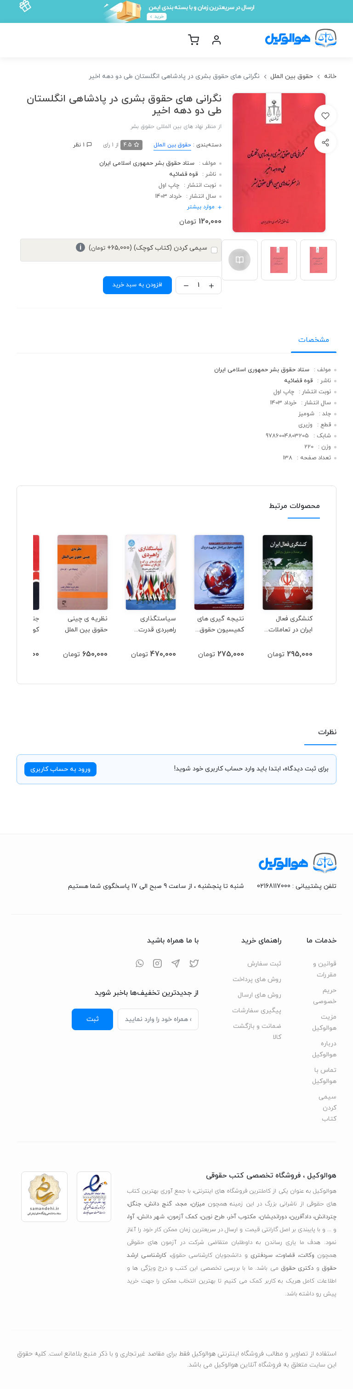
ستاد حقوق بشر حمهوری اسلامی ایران (146, 163)
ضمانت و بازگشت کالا (257, 1032)
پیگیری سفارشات (256, 1010)
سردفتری (262, 1255)
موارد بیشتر (201, 207)
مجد (181, 1204)
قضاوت (286, 1255)
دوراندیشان (273, 1217)
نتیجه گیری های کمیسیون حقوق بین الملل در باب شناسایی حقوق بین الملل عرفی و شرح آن (220, 624)
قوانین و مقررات (324, 969)
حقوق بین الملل (291, 76)
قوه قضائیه (183, 174)
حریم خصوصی (324, 996)
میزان (198, 1204)
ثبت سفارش (264, 963)
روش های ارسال (259, 995)
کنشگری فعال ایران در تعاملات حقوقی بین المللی (288, 624)
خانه (330, 76)
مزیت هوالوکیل (324, 1022)
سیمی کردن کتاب (327, 1108)
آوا (131, 1217)
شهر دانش (151, 1217)
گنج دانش (158, 1204)
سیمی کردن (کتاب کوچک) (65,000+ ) (143, 248)
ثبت (92, 1019)
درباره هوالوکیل (324, 1049)
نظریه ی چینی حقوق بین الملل (86, 624)
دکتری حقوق (297, 1268)
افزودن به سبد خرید (137, 285)
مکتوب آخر (242, 1217)
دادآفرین (300, 1217)
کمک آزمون (183, 1217)
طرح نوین (213, 1217)
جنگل (134, 1204)
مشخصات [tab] (313, 340)
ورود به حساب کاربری (60, 769)
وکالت (306, 1255)
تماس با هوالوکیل (324, 1076)
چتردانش (325, 1217)
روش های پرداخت (257, 979)
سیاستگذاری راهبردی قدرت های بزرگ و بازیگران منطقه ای (151, 624)
